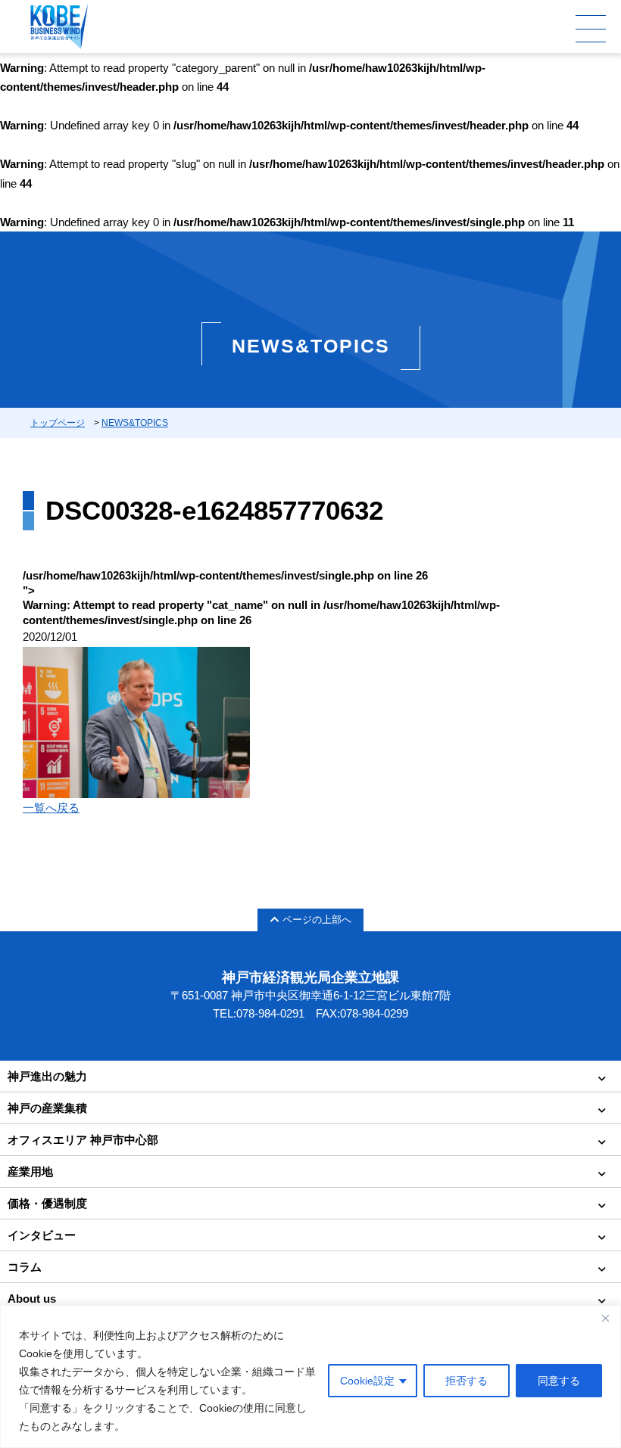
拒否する (466, 1381)
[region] (310, 1376)
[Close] (605, 1318)
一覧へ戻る (51, 807)
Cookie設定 (367, 1381)
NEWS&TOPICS (134, 423)
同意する (559, 1381)
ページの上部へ (316, 919)
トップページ (57, 423)
